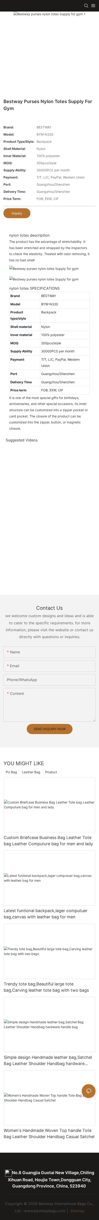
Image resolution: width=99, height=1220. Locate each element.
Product (51, 772)
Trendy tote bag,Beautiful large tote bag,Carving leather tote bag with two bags (46, 987)
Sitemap (76, 1210)
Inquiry (17, 213)
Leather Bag (31, 772)
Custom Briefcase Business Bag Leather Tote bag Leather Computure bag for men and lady (48, 840)
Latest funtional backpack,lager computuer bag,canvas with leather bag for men (45, 913)
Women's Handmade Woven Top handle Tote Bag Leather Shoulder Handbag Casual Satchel (49, 1133)
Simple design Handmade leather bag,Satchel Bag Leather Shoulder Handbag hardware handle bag (48, 1061)
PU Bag (11, 772)
